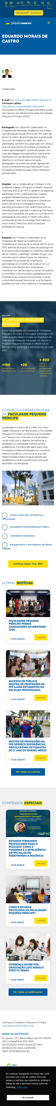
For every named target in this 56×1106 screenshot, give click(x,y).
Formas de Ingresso (49, 6)
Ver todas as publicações (28, 992)
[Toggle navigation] (49, 23)
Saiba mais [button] (22, 1087)
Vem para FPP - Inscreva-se (28, 13)
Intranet (29, 5)
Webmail (23, 5)
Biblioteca (37, 5)
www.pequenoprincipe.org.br (18, 1025)
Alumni (43, 5)
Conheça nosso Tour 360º (28, 564)
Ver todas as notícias (28, 772)
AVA (18, 5)
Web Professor (12, 5)
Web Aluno (6, 5)
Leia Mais (41, 637)
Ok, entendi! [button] (28, 1097)
